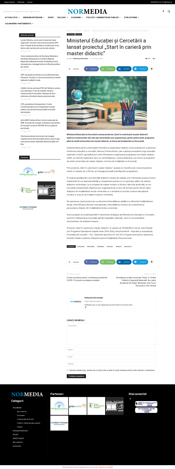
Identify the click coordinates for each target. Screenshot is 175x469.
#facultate (90, 246)
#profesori (128, 246)
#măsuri (119, 246)
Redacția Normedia (80, 58)
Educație (87, 31)
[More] (151, 68)
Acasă (69, 31)
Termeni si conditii (106, 467)
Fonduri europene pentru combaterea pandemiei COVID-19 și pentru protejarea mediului (87, 278)
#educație (80, 246)
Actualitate (77, 31)
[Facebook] (163, 11)
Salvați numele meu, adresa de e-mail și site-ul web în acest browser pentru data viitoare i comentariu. (112, 370)
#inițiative (100, 246)
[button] (169, 11)
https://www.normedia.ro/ (93, 301)
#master (110, 246)
